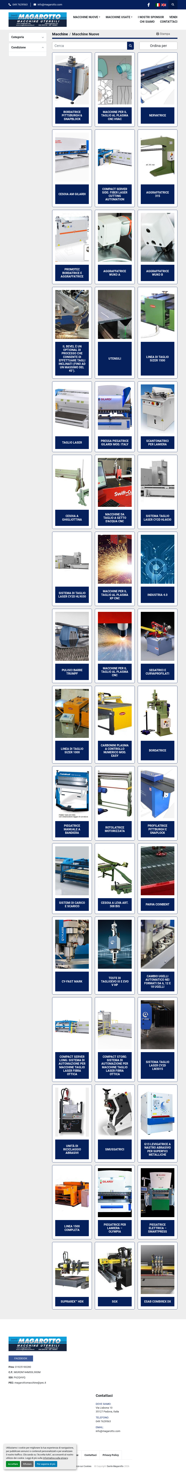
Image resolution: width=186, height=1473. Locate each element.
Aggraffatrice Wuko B (157, 272)
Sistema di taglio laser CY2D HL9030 (72, 594)
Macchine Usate (118, 17)
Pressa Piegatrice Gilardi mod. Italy (115, 442)
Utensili (114, 358)
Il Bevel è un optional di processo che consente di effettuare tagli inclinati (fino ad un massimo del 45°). (72, 358)
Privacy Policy (111, 1455)
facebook (20, 1358)
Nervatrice (157, 115)
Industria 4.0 (157, 595)
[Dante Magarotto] (38, 1343)
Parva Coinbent (157, 904)
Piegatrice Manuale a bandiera (72, 829)
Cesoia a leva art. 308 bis (114, 904)
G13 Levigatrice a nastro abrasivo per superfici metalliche (157, 1149)
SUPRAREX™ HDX (72, 1301)
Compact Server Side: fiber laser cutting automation (114, 194)
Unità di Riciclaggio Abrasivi (72, 1149)
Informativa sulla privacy (55, 1458)
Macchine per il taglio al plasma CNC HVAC (114, 115)
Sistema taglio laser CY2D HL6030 (157, 517)
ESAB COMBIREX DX (157, 1301)
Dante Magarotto (115, 1466)
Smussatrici (114, 1149)
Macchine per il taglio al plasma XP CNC (114, 595)
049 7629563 (20, 4)
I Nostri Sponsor (151, 17)
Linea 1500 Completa (72, 1228)
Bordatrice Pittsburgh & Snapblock (72, 115)
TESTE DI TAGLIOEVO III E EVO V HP (115, 981)
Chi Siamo (147, 21)
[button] (86, 17)
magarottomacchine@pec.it (30, 1382)
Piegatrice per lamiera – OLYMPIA (115, 1228)
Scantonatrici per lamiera (157, 442)
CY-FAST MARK (72, 981)
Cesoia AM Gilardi (72, 194)
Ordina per (158, 46)
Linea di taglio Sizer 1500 (157, 358)
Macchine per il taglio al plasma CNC (114, 672)
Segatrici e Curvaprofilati (157, 671)
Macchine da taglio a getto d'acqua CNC (114, 518)
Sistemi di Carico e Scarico (72, 904)
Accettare (13, 1464)
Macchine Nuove (85, 17)
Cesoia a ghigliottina (72, 517)
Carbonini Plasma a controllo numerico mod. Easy (115, 751)
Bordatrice (157, 750)
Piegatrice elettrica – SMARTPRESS (157, 1228)
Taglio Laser (72, 442)
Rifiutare (27, 1464)
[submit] (130, 46)
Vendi (173, 17)
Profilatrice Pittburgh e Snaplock (157, 829)
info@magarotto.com (50, 4)
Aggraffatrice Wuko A (114, 272)
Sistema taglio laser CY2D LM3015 (157, 1065)
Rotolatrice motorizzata (115, 829)
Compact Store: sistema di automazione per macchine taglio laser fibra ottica (114, 1065)
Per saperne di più (46, 1464)
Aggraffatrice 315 (157, 194)
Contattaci (168, 21)
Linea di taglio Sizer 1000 (72, 750)
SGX (115, 1301)
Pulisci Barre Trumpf (72, 671)
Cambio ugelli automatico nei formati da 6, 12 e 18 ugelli (157, 981)
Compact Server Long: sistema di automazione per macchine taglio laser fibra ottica (72, 1065)
